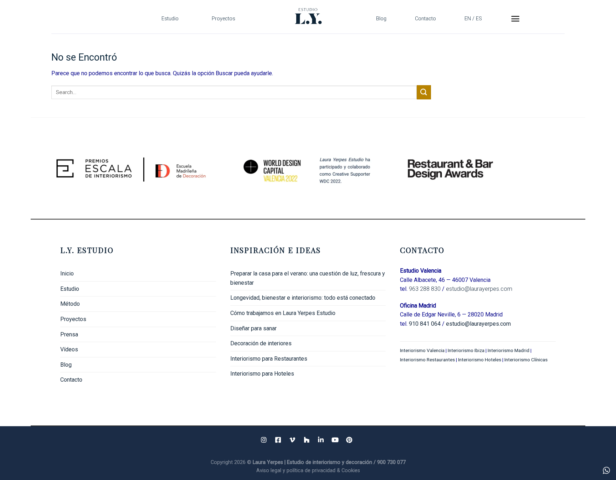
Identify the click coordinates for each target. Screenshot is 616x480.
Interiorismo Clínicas (526, 359)
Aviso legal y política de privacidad (296, 471)
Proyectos (223, 19)
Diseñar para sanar (253, 328)
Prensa (69, 334)
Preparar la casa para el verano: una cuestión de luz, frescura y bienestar (307, 278)
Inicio (67, 273)
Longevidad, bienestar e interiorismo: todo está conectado (302, 297)
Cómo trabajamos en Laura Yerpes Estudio (282, 313)
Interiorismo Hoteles (479, 359)
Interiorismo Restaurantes (427, 359)
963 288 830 (425, 288)
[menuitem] (473, 19)
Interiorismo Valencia (422, 350)
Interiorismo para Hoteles (262, 373)
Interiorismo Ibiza (466, 350)
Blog (381, 19)
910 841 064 (425, 323)
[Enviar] (424, 92)
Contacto (425, 19)
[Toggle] (213, 319)
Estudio (170, 19)
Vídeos (69, 349)
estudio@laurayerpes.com (479, 288)
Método (70, 303)
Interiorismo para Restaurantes (268, 358)
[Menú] (515, 18)
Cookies (351, 471)
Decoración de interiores (261, 343)
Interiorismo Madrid (508, 350)
